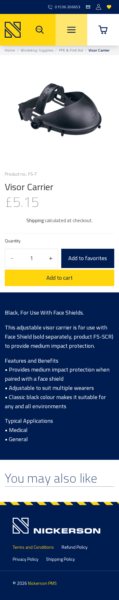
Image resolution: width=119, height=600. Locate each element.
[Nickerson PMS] (10, 30)
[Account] (98, 7)
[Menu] (71, 30)
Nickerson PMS (42, 583)
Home (10, 50)
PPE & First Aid (71, 50)
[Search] (40, 30)
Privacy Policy (25, 559)
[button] (103, 30)
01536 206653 (67, 7)
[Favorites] (109, 7)
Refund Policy (75, 547)
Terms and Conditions (33, 547)
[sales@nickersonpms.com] (88, 7)
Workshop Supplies (37, 50)
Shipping (35, 220)
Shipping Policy (60, 559)
